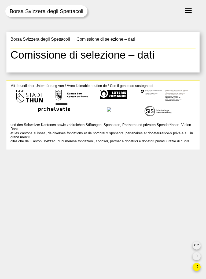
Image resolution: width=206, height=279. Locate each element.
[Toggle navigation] (188, 10)
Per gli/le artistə (154, 204)
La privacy (149, 223)
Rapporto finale (153, 217)
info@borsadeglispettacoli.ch (38, 177)
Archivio (147, 197)
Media (145, 210)
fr (197, 255)
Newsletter (149, 234)
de (196, 245)
